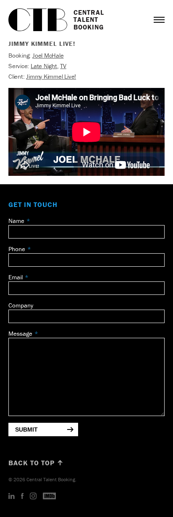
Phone (16, 249)
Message (20, 333)
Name (16, 221)
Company (20, 305)
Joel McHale (48, 55)
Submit (26, 429)
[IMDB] (49, 496)
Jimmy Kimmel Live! (51, 76)
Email (15, 277)
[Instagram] (33, 496)
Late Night (44, 66)
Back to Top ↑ (36, 462)
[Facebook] (22, 496)
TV (63, 66)
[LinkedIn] (11, 496)
